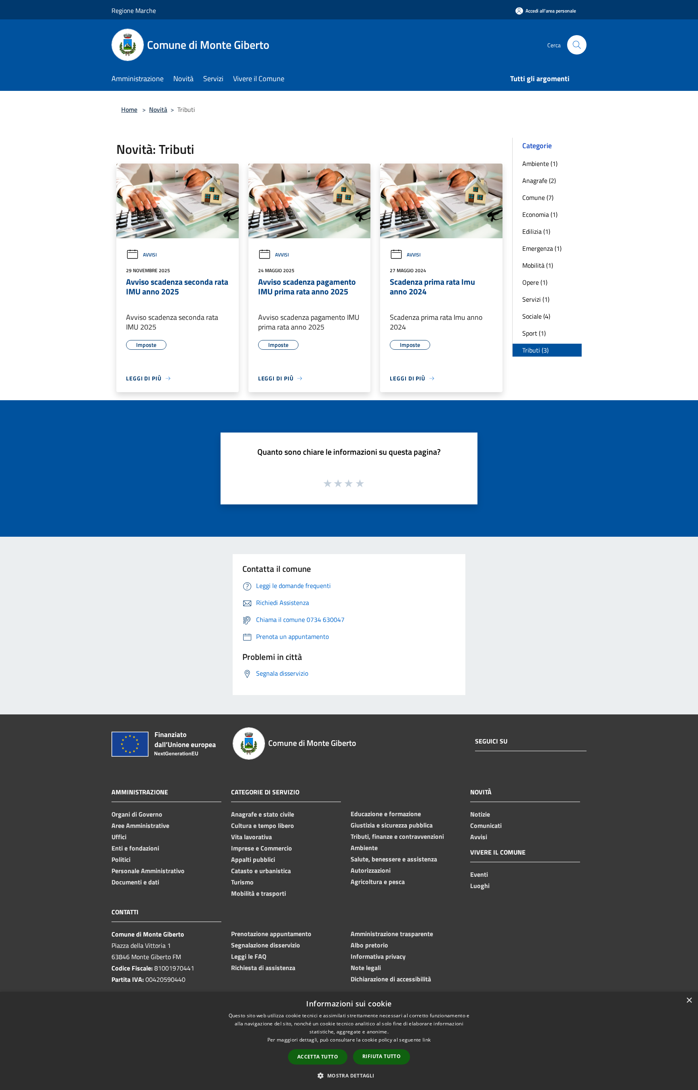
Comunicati (486, 825)
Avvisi (150, 254)
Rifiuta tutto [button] (381, 1056)
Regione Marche (133, 10)
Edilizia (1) (536, 231)
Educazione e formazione (386, 814)
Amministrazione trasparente (392, 934)
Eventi (479, 874)
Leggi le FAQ (248, 956)
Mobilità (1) (537, 265)
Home (129, 109)
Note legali (366, 967)
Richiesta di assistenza (263, 967)
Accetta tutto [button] (317, 1056)
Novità (158, 109)
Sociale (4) (536, 316)
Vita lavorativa (251, 837)
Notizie (480, 814)
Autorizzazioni (371, 870)
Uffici (118, 837)
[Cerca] (577, 45)
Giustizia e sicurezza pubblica (392, 825)
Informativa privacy (378, 956)
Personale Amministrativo (148, 871)
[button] (349, 1075)
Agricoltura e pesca (378, 881)
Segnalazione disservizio (265, 945)
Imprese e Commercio (261, 848)
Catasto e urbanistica (261, 871)
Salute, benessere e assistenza (394, 859)
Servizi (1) (535, 299)
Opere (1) (534, 282)
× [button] (689, 1001)
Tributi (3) (535, 350)
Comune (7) (537, 197)
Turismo (242, 882)
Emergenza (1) (541, 248)
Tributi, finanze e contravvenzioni (397, 836)
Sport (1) (534, 333)
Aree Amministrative (140, 825)
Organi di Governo (136, 814)
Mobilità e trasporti (258, 893)
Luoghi (480, 885)
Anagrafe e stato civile (262, 814)
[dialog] (349, 1041)
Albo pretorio (369, 945)
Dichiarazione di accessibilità (391, 979)
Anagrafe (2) (539, 180)
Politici (120, 859)
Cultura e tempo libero (262, 825)
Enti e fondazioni (135, 848)
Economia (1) (539, 214)
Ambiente (364, 848)
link (427, 1039)
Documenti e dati (135, 882)
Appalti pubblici (253, 859)
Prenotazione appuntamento (271, 934)
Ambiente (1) (539, 163)
